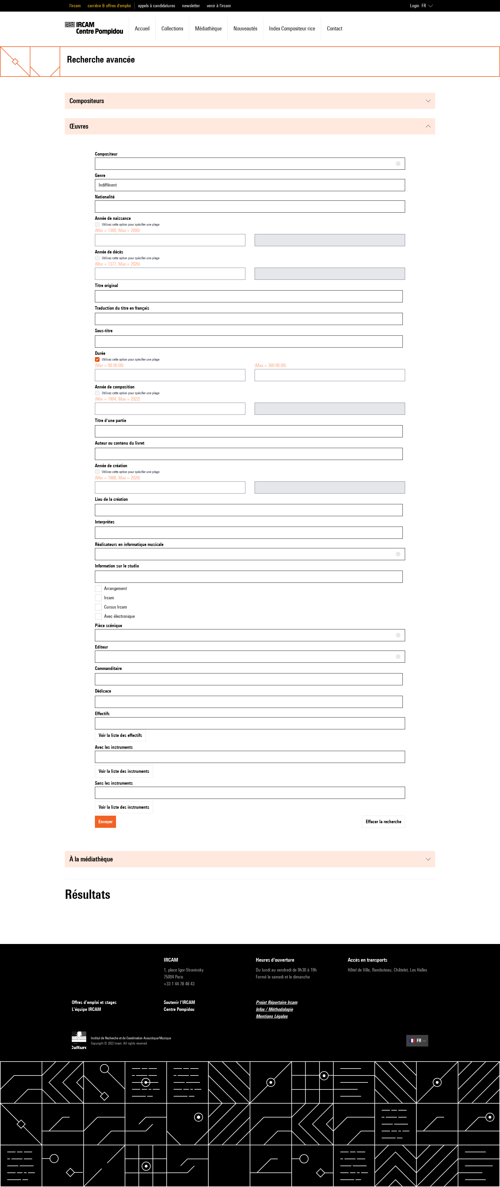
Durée (100, 353)
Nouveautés (245, 28)
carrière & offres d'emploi (109, 5)
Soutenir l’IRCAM (179, 1002)
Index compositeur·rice (292, 28)
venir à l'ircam (219, 5)
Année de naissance (113, 218)
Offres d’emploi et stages (94, 1002)
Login (414, 5)
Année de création (111, 465)
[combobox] (250, 164)
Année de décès (109, 252)
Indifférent (108, 185)
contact (334, 28)
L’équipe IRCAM (86, 1009)
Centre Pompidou (179, 1009)
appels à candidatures (156, 5)
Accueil (142, 28)
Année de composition (115, 387)
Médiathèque (208, 28)
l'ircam (75, 5)
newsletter (191, 5)
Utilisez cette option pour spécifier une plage (130, 224)
